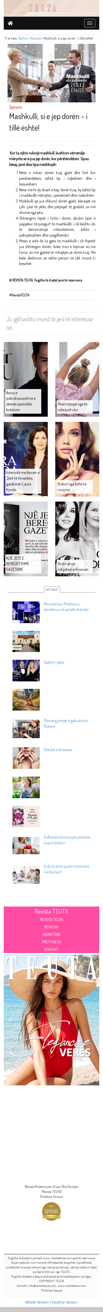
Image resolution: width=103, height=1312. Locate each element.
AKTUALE (52, 589)
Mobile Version (37, 1302)
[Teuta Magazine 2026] (51, 1019)
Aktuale (35, 38)
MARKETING (51, 934)
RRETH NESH (51, 941)
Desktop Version (65, 1302)
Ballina (23, 38)
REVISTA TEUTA (51, 919)
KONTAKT (51, 949)
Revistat (51, 926)
